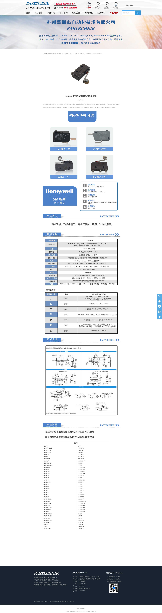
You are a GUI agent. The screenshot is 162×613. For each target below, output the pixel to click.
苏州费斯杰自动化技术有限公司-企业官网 (52, 53)
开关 (76, 53)
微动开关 (82, 53)
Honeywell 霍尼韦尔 (68, 53)
